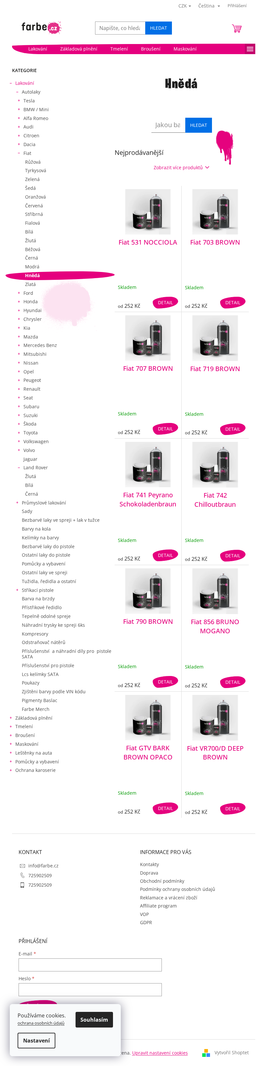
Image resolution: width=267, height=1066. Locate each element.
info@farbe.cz (43, 866)
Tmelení (24, 726)
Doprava (149, 873)
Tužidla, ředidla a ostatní (49, 581)
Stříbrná (34, 214)
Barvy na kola (36, 529)
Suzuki (30, 415)
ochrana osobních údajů (41, 1023)
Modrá (32, 266)
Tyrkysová (35, 170)
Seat (28, 398)
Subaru (31, 406)
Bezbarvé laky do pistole (48, 546)
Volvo (29, 450)
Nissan (30, 363)
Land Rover (35, 467)
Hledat (158, 28)
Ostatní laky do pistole (46, 555)
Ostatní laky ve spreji (44, 572)
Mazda (30, 337)
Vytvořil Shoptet (232, 1052)
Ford (28, 293)
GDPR (146, 922)
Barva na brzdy (38, 598)
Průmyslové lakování (44, 503)
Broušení (25, 735)
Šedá (30, 188)
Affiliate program (158, 906)
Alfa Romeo (35, 118)
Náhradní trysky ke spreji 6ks (53, 625)
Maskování (26, 744)
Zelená (32, 179)
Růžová (33, 162)
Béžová (32, 249)
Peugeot (32, 380)
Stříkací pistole (38, 590)
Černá (31, 258)
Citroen (31, 135)
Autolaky (31, 92)
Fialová (32, 223)
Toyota (30, 432)
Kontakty (149, 864)
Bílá (29, 232)
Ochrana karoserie (35, 770)
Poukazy (30, 683)
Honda (30, 301)
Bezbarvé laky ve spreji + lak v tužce (61, 520)
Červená (34, 206)
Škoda (29, 424)
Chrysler (32, 319)
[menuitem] (38, 49)
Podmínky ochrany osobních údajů (177, 889)
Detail (165, 302)
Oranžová (35, 197)
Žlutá (30, 240)
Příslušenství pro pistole (48, 665)
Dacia (29, 144)
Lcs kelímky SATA (40, 674)
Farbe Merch (35, 709)
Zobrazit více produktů (178, 167)
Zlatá (30, 284)
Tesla (29, 101)
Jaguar (30, 459)
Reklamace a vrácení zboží (168, 897)
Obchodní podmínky (162, 881)
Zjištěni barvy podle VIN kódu (54, 691)
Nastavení (36, 1040)
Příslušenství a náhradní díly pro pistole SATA (66, 654)
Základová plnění (33, 718)
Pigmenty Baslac (39, 700)
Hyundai (32, 310)
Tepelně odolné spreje (46, 616)
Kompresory (35, 634)
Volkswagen (36, 441)
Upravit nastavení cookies (160, 1053)
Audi (28, 127)
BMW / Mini (36, 109)
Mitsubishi (35, 354)
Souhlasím (94, 1019)
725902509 (40, 875)
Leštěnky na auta (33, 753)
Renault (31, 389)
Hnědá (32, 275)
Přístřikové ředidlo (42, 607)
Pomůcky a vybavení (43, 564)
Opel (28, 371)
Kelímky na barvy (40, 537)
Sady (27, 511)
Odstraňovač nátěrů (43, 642)
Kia (26, 328)
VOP (144, 914)
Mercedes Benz (40, 345)
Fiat (27, 153)
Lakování (24, 83)
